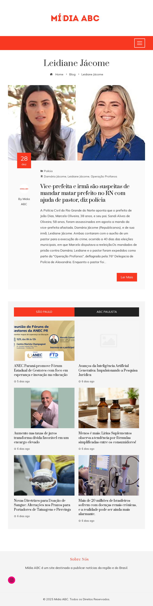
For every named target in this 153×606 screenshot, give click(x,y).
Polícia (48, 171)
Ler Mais (127, 277)
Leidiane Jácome (78, 176)
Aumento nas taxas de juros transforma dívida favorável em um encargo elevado (41, 438)
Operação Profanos (104, 176)
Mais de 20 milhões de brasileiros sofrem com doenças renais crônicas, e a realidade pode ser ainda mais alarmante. (107, 507)
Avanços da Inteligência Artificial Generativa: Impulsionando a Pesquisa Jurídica (107, 370)
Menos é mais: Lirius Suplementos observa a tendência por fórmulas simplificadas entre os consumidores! (107, 438)
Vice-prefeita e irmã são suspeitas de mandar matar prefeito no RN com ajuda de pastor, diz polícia (84, 193)
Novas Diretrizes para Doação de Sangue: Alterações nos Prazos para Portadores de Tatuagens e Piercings (42, 505)
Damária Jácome (55, 176)
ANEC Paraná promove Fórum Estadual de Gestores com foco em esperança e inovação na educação (41, 370)
